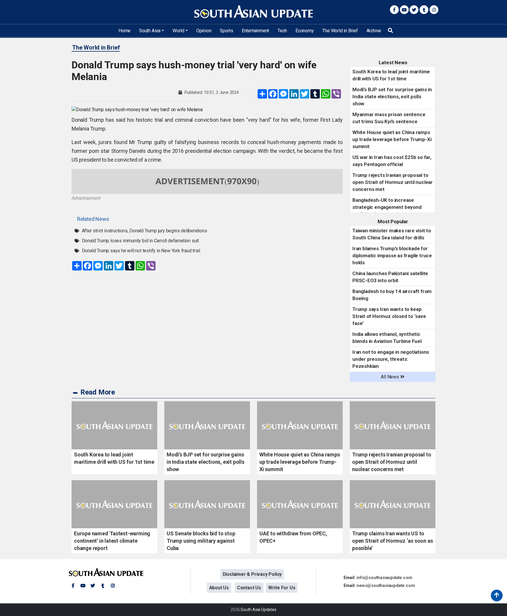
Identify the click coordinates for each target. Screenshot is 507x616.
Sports (226, 30)
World (178, 30)
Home (125, 30)
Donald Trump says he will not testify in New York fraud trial (141, 250)
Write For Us (281, 587)
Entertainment (255, 30)
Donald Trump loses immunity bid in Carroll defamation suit (140, 240)
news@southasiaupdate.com (385, 585)
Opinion (204, 30)
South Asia (149, 30)
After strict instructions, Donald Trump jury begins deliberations (144, 230)
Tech (282, 30)
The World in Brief (340, 30)
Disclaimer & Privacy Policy (252, 574)
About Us (219, 587)
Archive (373, 30)
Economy (304, 30)
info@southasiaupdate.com (384, 577)
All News (390, 377)
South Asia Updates (258, 609)
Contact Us (249, 587)
